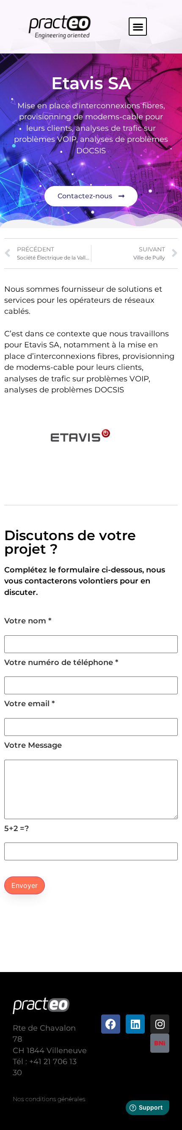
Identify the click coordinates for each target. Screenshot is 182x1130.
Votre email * (29, 704)
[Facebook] (110, 1024)
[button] (138, 26)
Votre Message (33, 745)
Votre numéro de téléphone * (61, 663)
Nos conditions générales (49, 1099)
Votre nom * (27, 621)
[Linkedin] (135, 1024)
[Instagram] (159, 1024)
